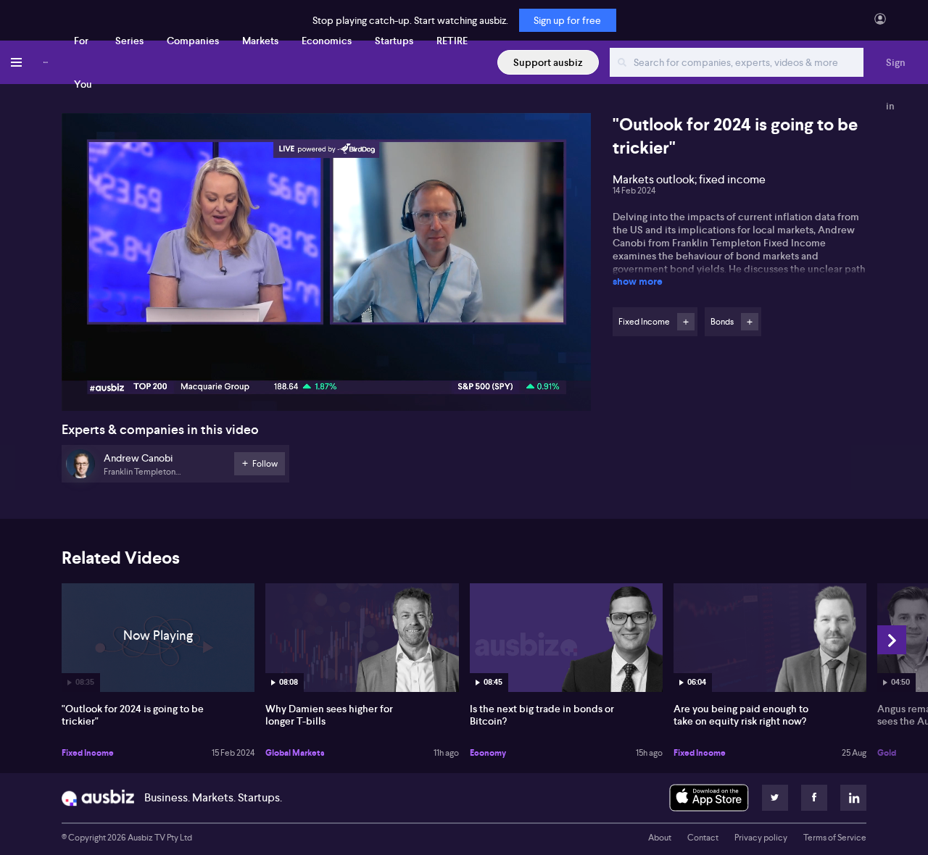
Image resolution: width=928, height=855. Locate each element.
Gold (886, 753)
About (659, 837)
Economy (488, 753)
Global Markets (295, 753)
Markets (260, 40)
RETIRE (452, 40)
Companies (193, 40)
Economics (327, 40)
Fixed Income (88, 753)
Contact (702, 837)
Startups (394, 40)
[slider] (326, 358)
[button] (331, 266)
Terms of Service (834, 837)
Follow (686, 321)
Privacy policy (760, 837)
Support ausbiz (548, 62)
